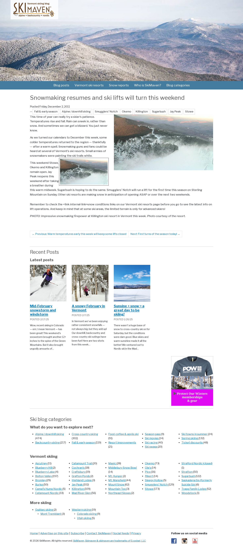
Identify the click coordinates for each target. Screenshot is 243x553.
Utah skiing (84, 518)
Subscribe (77, 533)
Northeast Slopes (119, 493)
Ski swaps (151, 446)
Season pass (153, 434)
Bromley (40, 480)
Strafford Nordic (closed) (197, 463)
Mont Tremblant (51, 513)
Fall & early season (84, 442)
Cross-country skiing (85, 434)
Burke (39, 484)
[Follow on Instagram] (184, 540)
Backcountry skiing (47, 442)
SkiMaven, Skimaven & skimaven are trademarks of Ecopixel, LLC (109, 540)
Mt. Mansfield (117, 480)
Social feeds (121, 533)
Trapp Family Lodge (194, 488)
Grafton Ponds (81, 476)
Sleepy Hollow (154, 480)
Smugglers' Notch (156, 484)
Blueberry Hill (44, 467)
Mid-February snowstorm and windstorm (43, 310)
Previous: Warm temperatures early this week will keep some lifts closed (79, 234)
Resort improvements (122, 442)
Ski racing (151, 442)
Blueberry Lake (45, 471)
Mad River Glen (81, 493)
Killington (78, 488)
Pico (148, 471)
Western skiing (82, 509)
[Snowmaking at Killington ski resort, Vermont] (163, 142)
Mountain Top (117, 488)
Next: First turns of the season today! (155, 234)
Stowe (149, 488)
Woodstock (189, 493)
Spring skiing (190, 438)
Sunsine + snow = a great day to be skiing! (129, 310)
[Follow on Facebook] (174, 540)
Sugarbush (189, 476)
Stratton (187, 471)
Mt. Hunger (115, 476)
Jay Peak (77, 484)
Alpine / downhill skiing (49, 434)
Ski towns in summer (195, 434)
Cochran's (78, 467)
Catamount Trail (82, 463)
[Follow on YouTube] (195, 540)
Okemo (150, 463)
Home (34, 533)
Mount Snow (116, 484)
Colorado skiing (87, 513)
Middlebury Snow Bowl (122, 467)
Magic (112, 463)
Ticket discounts (192, 442)
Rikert (149, 476)
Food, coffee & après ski (123, 434)
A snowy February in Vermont (88, 308)
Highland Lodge (82, 480)
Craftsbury (79, 471)
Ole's (148, 467)
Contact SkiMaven (98, 533)
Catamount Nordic (47, 493)
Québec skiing (44, 509)
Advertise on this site (54, 533)
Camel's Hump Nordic (48, 488)
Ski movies (152, 438)
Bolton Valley (43, 476)
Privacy (136, 533)
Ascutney (41, 463)
